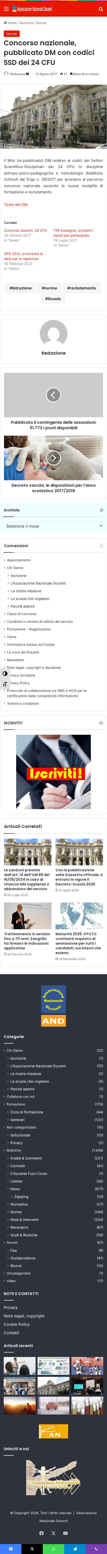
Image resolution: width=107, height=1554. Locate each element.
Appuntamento (19, 560)
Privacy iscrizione (21, 675)
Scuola (54, 298)
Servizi (12, 1242)
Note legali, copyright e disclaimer (34, 668)
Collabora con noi (21, 1097)
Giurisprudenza (22, 1258)
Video (11, 1281)
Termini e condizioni (23, 704)
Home (12, 23)
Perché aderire (23, 606)
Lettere (16, 1181)
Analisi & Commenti (26, 1158)
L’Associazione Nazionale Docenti (38, 583)
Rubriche (26, 23)
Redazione (17, 74)
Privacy (16, 1143)
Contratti (17, 1166)
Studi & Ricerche (23, 1235)
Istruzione (22, 287)
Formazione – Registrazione (29, 629)
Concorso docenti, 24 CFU (25, 230)
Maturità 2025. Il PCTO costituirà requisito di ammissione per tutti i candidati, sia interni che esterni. (78, 943)
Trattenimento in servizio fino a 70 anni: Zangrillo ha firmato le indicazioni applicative (27, 941)
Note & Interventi (24, 1219)
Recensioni (19, 1227)
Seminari (17, 1120)
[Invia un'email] (27, 74)
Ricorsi (15, 1266)
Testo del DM (15, 204)
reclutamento (83, 287)
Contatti (11, 1332)
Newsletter (15, 660)
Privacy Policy (18, 683)
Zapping (21, 1196)
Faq (13, 1250)
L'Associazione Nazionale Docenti (38, 1066)
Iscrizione (18, 575)
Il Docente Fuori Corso (28, 1173)
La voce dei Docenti (23, 652)
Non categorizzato (21, 1127)
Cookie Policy (17, 1324)
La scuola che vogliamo (30, 598)
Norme (41, 23)
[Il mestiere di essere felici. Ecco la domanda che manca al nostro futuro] (20, 1405)
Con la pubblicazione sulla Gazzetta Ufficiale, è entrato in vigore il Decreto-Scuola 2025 (79, 877)
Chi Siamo (15, 568)
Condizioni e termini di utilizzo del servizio (40, 621)
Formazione (16, 1104)
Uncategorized (18, 1273)
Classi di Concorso (22, 614)
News (15, 1189)
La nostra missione (26, 591)
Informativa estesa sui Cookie (30, 645)
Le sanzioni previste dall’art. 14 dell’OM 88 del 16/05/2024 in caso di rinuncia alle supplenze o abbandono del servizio (27, 879)
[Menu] (6, 10)
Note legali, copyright (24, 1315)
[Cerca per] (100, 10)
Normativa (19, 1204)
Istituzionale (20, 1135)
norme (50, 287)
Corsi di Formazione (26, 1112)
